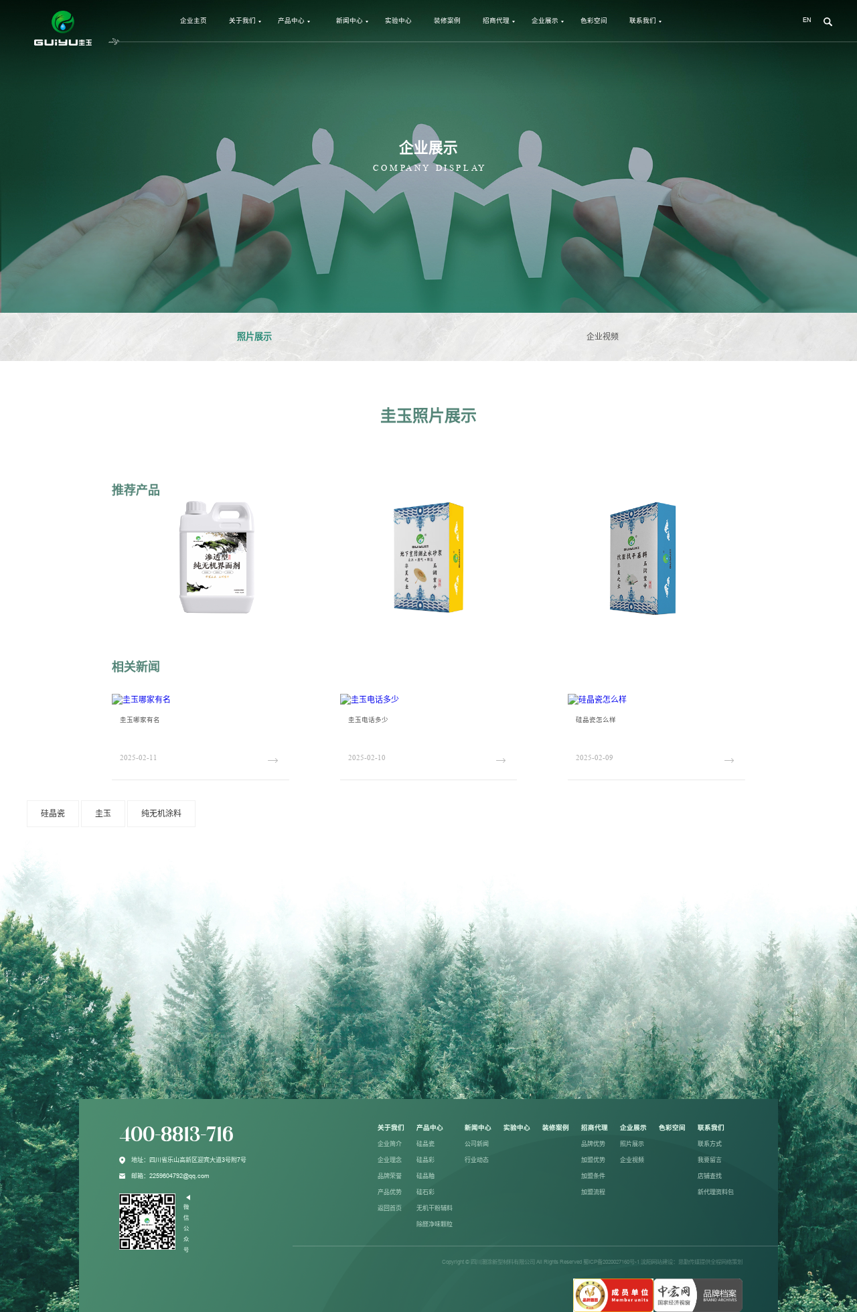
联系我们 (642, 20)
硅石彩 (425, 1192)
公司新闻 (477, 1144)
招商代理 (496, 20)
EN (807, 20)
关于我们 (242, 20)
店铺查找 (710, 1176)
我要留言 (710, 1160)
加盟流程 (593, 1192)
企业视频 (603, 337)
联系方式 (710, 1144)
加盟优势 (593, 1160)
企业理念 (390, 1160)
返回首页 (390, 1208)
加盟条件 (593, 1176)
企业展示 (545, 20)
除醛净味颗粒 (434, 1224)
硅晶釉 (425, 1176)
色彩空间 (593, 20)
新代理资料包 (716, 1192)
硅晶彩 (425, 1160)
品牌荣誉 (390, 1176)
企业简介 (390, 1144)
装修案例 (447, 20)
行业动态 (477, 1160)
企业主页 (193, 20)
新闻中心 (349, 20)
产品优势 (390, 1192)
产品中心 (291, 20)
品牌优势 (593, 1144)
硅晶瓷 (425, 1144)
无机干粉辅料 (434, 1208)
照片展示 (254, 337)
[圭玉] (613, 1294)
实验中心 (398, 20)
